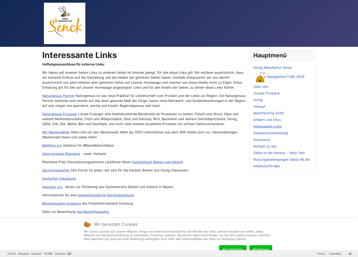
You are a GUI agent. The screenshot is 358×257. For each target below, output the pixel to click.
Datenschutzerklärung (270, 133)
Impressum (261, 140)
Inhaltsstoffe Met (266, 166)
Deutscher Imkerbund (59, 178)
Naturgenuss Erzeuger (59, 114)
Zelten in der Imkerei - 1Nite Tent (279, 153)
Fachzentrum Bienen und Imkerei (157, 162)
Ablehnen (261, 249)
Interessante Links (267, 126)
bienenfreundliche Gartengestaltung (106, 195)
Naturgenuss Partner (58, 96)
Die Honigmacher (55, 170)
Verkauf (259, 106)
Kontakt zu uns (265, 146)
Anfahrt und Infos (267, 120)
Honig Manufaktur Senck (272, 67)
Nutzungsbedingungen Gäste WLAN (281, 159)
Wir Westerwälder (56, 132)
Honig (258, 100)
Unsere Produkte (266, 93)
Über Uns (260, 86)
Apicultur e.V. (52, 187)
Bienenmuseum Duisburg (61, 203)
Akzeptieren (232, 249)
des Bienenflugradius (93, 212)
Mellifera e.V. (52, 145)
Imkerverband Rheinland (61, 154)
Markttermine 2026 (268, 113)
